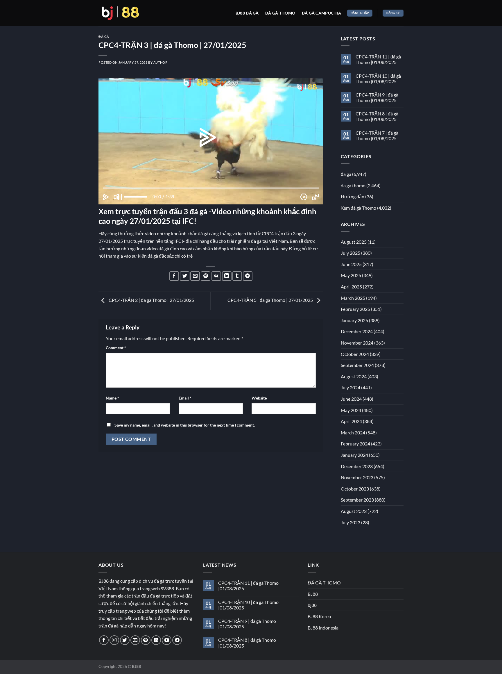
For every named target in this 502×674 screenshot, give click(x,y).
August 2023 (354, 511)
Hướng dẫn (352, 196)
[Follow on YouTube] (166, 640)
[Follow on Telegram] (177, 640)
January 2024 (354, 455)
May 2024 (351, 410)
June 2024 (351, 399)
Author (160, 62)
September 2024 (357, 365)
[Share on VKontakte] (216, 276)
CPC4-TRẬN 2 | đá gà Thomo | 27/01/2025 (151, 300)
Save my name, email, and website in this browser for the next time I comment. (184, 424)
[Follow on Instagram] (114, 640)
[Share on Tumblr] (237, 276)
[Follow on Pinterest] (145, 640)
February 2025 (355, 309)
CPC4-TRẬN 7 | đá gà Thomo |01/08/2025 (377, 135)
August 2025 (354, 242)
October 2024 (355, 354)
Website (259, 397)
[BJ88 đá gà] (120, 13)
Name (112, 397)
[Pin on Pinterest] (205, 276)
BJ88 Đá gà (247, 12)
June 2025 (351, 264)
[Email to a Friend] (195, 276)
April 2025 (351, 286)
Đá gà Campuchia (321, 12)
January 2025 (354, 320)
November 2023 (357, 477)
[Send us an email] (135, 640)
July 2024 (350, 387)
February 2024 (355, 443)
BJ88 (313, 594)
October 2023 (355, 488)
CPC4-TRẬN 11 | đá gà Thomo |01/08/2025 (378, 59)
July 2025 (350, 253)
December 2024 (357, 331)
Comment (116, 347)
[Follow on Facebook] (104, 640)
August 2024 (354, 376)
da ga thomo (353, 185)
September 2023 (357, 499)
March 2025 (353, 298)
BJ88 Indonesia (323, 627)
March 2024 (353, 432)
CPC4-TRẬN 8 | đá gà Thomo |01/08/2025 (377, 116)
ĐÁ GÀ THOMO (324, 582)
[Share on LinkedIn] (227, 276)
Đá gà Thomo (280, 12)
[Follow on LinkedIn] (156, 640)
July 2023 (350, 522)
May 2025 (351, 275)
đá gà (103, 36)
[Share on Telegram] (247, 276)
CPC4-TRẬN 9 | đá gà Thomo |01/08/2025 (377, 97)
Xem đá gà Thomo (358, 208)
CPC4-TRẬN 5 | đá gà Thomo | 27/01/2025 (270, 300)
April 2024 (351, 421)
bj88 (312, 605)
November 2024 (357, 342)
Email (185, 397)
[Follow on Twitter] (125, 640)
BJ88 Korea (319, 616)
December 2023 (357, 466)
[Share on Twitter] (184, 276)
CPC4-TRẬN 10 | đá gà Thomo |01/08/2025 (378, 78)
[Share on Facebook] (174, 276)
